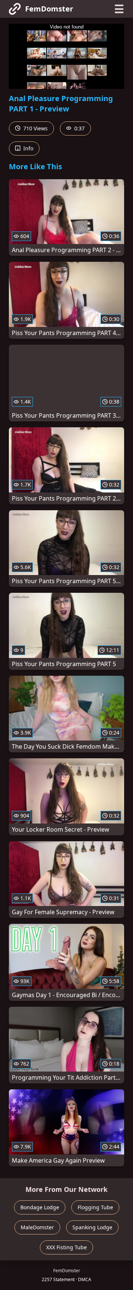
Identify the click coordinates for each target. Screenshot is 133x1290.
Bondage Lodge (39, 1207)
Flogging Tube (95, 1207)
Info (27, 148)
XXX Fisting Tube (66, 1247)
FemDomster (49, 9)
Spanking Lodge (92, 1227)
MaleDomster (37, 1227)
